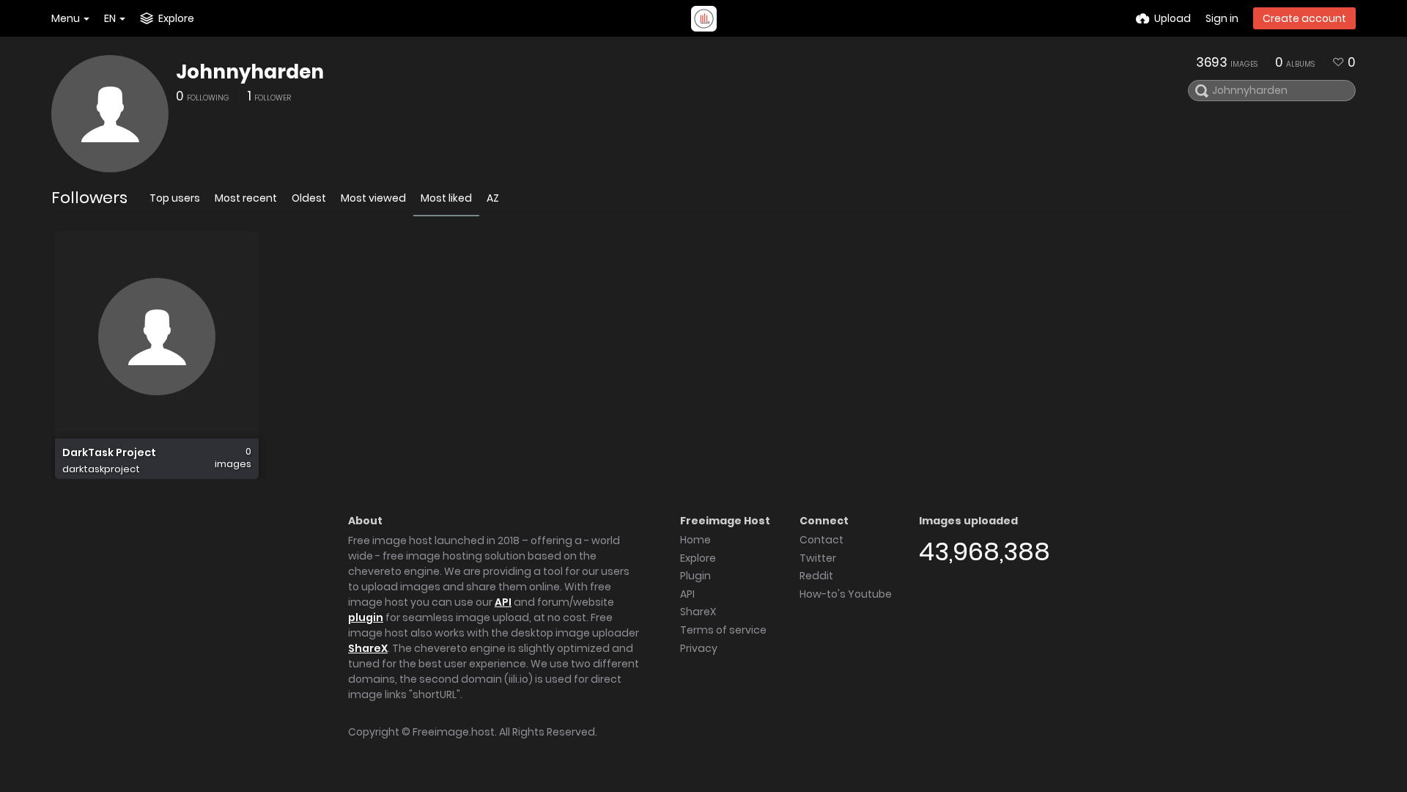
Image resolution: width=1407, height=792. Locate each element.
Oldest (309, 198)
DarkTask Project (109, 453)
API (503, 602)
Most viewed (373, 198)
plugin (365, 617)
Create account (1304, 18)
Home (695, 539)
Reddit (816, 575)
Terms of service (723, 630)
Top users (174, 198)
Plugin (695, 575)
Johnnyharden (250, 72)
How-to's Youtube (845, 594)
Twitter (817, 558)
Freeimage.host (454, 732)
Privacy (698, 648)
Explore (698, 558)
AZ (493, 198)
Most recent (246, 198)
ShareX (368, 648)
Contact (821, 539)
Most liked (446, 198)
